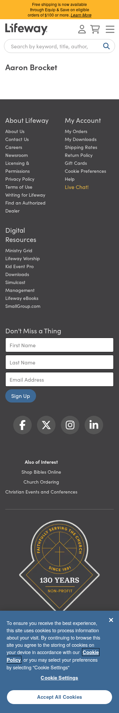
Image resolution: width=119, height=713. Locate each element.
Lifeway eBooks (21, 298)
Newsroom (16, 155)
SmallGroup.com (22, 306)
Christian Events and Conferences (41, 491)
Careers (13, 147)
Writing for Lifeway (25, 194)
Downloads (17, 274)
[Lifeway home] (26, 29)
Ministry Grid (18, 250)
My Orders (76, 131)
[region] (59, 662)
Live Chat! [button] (77, 186)
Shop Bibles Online (41, 471)
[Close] (111, 620)
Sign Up (20, 395)
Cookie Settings (59, 677)
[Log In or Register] (82, 29)
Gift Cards (76, 163)
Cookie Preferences (85, 170)
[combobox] (59, 46)
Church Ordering (41, 481)
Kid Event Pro (19, 266)
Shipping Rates (81, 147)
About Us (14, 131)
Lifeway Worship (22, 258)
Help (70, 178)
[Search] (105, 46)
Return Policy (79, 155)
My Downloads (81, 139)
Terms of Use (18, 186)
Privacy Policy (19, 178)
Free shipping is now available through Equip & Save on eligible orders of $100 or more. (60, 9)
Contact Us (17, 139)
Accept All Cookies (59, 696)
